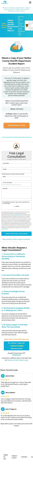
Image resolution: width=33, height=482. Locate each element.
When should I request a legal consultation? (17, 239)
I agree (17, 206)
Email (4, 176)
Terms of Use (4, 229)
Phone (4, 169)
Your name (6, 163)
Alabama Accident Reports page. (17, 360)
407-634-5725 (16, 355)
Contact (24, 457)
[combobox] (16, 184)
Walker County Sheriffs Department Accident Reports (18, 10)
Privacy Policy (14, 457)
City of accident (7, 182)
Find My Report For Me (16, 125)
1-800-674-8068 (16, 345)
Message (5, 188)
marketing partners (17, 215)
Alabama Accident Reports (16, 8)
